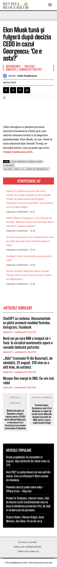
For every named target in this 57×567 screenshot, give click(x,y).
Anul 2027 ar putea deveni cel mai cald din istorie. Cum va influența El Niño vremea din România (28, 476)
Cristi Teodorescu (27, 75)
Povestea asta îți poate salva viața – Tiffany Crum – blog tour (25, 489)
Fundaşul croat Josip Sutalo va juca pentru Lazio (29, 258)
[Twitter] (13, 90)
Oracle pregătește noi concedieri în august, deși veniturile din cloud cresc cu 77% (28, 461)
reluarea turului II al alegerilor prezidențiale (26, 169)
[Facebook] (6, 90)
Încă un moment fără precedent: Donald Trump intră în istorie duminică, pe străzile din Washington (29, 275)
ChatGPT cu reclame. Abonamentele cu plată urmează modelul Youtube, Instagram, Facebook (26, 323)
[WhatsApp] (27, 90)
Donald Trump (35, 161)
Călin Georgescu (19, 161)
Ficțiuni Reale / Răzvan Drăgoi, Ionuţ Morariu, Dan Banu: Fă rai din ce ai (25, 519)
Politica (30, 66)
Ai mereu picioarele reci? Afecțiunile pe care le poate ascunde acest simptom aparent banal (30, 241)
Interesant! (13, 66)
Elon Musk (9, 165)
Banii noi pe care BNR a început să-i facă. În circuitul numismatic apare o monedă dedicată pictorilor (28, 342)
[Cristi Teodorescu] (5, 76)
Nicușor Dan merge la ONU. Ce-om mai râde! (28, 380)
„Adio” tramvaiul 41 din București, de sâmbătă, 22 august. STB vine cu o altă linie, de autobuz (27, 362)
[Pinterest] (20, 90)
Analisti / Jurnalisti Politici (24, 69)
